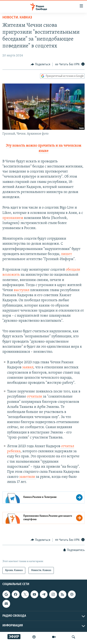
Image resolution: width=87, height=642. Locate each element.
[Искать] (73, 637)
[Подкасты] (72, 594)
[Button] (40, 64)
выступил (21, 290)
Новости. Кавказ (17, 17)
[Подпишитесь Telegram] (44, 594)
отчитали (35, 397)
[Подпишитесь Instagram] (53, 594)
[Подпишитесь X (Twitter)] (25, 594)
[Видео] (54, 637)
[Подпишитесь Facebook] (15, 594)
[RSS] (62, 594)
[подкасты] (34, 637)
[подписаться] (6, 604)
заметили (27, 477)
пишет (66, 254)
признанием (13, 218)
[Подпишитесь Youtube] (34, 594)
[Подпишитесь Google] (6, 594)
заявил (27, 367)
